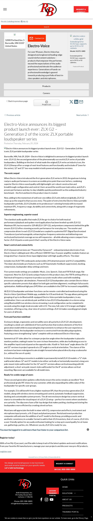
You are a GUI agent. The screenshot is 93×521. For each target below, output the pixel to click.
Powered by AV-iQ (54, 457)
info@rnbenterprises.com (21, 503)
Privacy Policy (44, 457)
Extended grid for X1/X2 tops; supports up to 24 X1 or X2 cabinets (78, 45)
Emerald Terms (33, 457)
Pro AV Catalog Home (10, 21)
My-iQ (25, 21)
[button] (5, 9)
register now (5, 451)
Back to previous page (18, 101)
